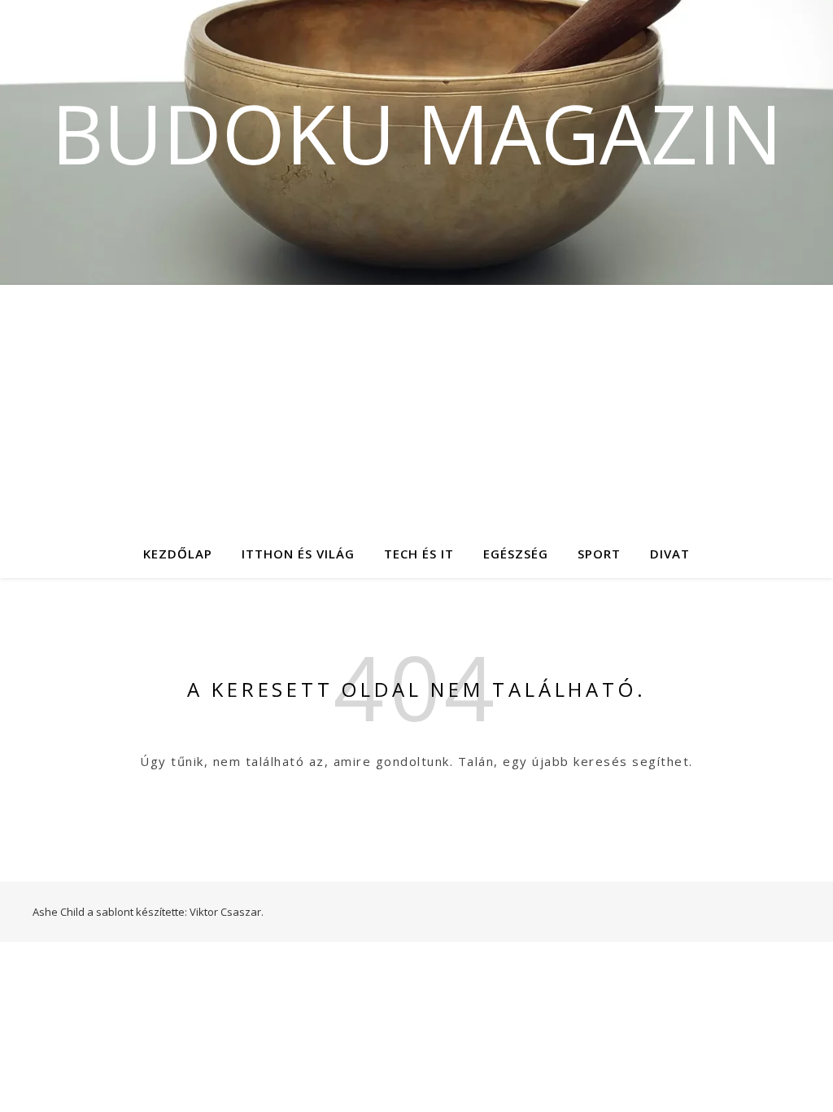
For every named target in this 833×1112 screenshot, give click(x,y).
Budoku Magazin (417, 132)
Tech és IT (419, 553)
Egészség (515, 553)
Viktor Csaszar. (227, 911)
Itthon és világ (298, 553)
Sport (599, 553)
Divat (670, 553)
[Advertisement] (416, 407)
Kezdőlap (177, 553)
